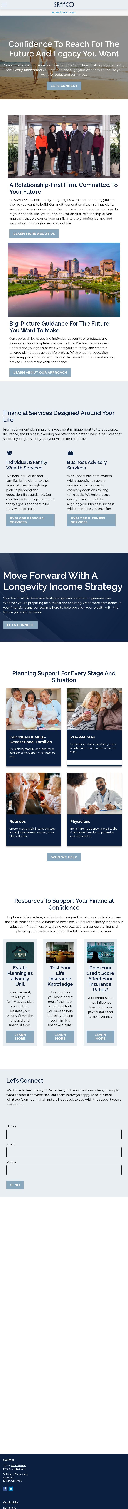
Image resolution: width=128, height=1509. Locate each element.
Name (11, 1126)
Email (10, 1144)
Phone (11, 1162)
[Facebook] (5, 1489)
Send (15, 1185)
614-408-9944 (18, 1465)
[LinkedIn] (11, 1489)
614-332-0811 (18, 1468)
